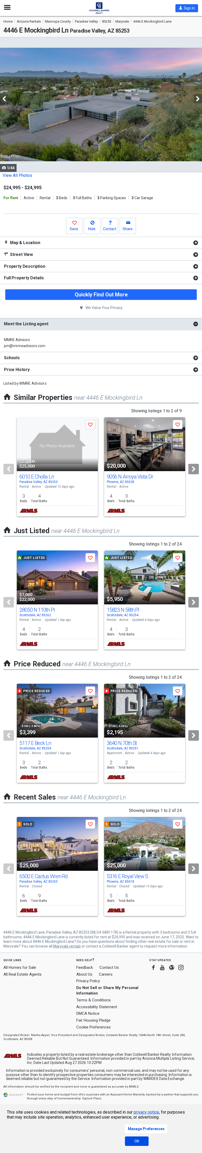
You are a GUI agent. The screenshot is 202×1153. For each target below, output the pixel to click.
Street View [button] (21, 254)
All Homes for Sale (19, 967)
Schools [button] (12, 357)
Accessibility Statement (96, 1007)
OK (136, 1141)
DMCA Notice (87, 1013)
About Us (84, 974)
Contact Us (109, 967)
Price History (17, 369)
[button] (186, 8)
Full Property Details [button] (24, 277)
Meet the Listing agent (26, 323)
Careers (106, 974)
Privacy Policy (88, 981)
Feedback (84, 968)
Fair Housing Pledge (93, 1020)
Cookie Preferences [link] (93, 1027)
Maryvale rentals (67, 946)
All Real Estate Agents (22, 974)
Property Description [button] (24, 266)
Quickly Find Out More (101, 294)
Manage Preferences (146, 1129)
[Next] (193, 469)
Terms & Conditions (93, 1000)
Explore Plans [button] (91, 1098)
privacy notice (146, 1112)
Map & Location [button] (24, 242)
